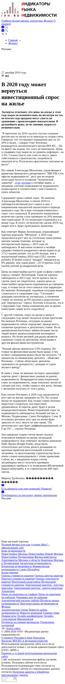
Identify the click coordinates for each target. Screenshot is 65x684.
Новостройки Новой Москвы (45, 553)
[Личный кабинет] (3, 27)
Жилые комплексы (45, 557)
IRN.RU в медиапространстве (30, 640)
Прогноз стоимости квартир (18, 578)
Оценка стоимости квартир (17, 575)
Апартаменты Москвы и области (20, 560)
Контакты (39, 637)
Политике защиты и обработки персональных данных (25, 673)
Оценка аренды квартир (48, 575)
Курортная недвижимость (16, 566)
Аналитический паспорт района (20, 600)
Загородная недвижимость (35, 563)
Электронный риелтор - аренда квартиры (38, 588)
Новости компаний (31, 612)
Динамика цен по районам (31, 597)
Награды (6, 640)
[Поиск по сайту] (6, 27)
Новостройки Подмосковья (17, 557)
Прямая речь (8, 615)
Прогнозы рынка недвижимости (39, 603)
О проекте (7, 637)
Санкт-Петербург (29, 569)
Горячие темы (51, 612)
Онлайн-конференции (30, 615)
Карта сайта (13, 628)
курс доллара (23, 182)
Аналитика (37, 20)
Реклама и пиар (23, 637)
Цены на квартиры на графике (19, 594)
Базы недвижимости (13, 550)
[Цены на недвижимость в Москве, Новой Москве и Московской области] (29, 17)
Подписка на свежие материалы (20, 622)
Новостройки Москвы (14, 553)
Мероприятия (25, 619)
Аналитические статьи (14, 609)
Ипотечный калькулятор (26, 581)
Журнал (49, 20)
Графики (6, 20)
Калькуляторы (21, 20)
